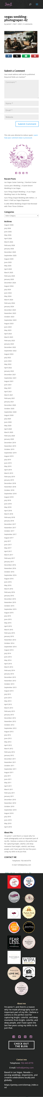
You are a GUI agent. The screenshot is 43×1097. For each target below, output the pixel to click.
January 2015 (9, 636)
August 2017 (8, 538)
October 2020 (9, 408)
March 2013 (8, 708)
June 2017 (8, 545)
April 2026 (8, 238)
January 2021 (9, 402)
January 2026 (9, 249)
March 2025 (8, 272)
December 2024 (10, 283)
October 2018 (9, 490)
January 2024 (9, 306)
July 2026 (7, 228)
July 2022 (7, 357)
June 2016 (8, 582)
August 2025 (8, 259)
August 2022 (8, 354)
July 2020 (7, 419)
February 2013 (9, 711)
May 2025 (7, 266)
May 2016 (7, 585)
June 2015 (8, 619)
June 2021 (8, 385)
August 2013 (8, 691)
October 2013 (9, 684)
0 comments (27, 24)
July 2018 (7, 500)
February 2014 (9, 670)
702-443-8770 (26, 861)
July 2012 (7, 735)
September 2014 (10, 647)
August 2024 (8, 286)
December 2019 (10, 442)
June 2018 (8, 504)
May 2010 (7, 823)
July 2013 (7, 694)
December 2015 (10, 599)
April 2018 (8, 511)
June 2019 (8, 463)
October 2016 (9, 572)
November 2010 (10, 803)
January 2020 (9, 439)
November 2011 (10, 762)
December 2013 (10, 677)
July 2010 (7, 817)
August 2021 (8, 381)
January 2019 (9, 480)
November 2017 (10, 528)
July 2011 (7, 776)
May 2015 (7, 623)
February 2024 (9, 303)
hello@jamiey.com (24, 865)
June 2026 (8, 232)
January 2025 (9, 279)
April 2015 (8, 626)
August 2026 (8, 225)
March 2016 (8, 589)
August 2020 (8, 415)
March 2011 (8, 789)
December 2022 (10, 347)
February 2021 (9, 398)
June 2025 (8, 262)
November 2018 (10, 487)
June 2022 (8, 361)
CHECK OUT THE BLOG (21, 1045)
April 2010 (8, 827)
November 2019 (10, 446)
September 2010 (10, 810)
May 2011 (7, 783)
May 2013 (7, 701)
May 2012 (7, 742)
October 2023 (9, 317)
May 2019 (7, 466)
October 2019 (9, 449)
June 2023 (8, 327)
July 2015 (7, 616)
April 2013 (8, 704)
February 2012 (9, 752)
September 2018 (10, 494)
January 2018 (9, 521)
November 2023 (10, 313)
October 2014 (9, 643)
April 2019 (8, 470)
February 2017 (9, 558)
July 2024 (7, 289)
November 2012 (10, 721)
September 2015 (10, 609)
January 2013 (9, 715)
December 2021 (10, 374)
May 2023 (7, 330)
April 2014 (8, 664)
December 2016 (10, 565)
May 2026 (7, 235)
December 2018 (10, 483)
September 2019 (10, 453)
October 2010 (9, 806)
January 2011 (9, 796)
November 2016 (10, 568)
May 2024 (7, 296)
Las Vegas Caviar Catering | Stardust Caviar (20, 182)
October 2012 (9, 725)
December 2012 (10, 718)
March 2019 (8, 473)
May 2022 (7, 364)
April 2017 (8, 551)
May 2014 (7, 660)
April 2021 (8, 391)
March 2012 (8, 748)
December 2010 (10, 800)
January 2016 (9, 596)
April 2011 (8, 786)
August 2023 (8, 323)
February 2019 (9, 477)
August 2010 (8, 813)
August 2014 (8, 650)
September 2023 (10, 320)
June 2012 (8, 738)
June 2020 (8, 422)
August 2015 (8, 613)
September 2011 (10, 769)
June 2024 (8, 293)
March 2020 (8, 432)
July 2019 (7, 460)
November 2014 (10, 640)
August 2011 (8, 772)
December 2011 (10, 759)
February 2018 (9, 517)
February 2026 (9, 245)
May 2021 (7, 388)
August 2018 (8, 497)
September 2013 (10, 687)
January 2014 (9, 674)
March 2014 (8, 667)
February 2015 (9, 633)
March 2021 (8, 395)
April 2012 (8, 745)
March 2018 (8, 514)
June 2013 (8, 698)
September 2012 (10, 728)
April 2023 (8, 334)
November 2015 (10, 602)
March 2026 (8, 242)
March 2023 (8, 337)
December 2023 (10, 310)
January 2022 (9, 371)
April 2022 (8, 368)
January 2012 (9, 755)
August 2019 (8, 456)
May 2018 (7, 507)
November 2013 (10, 681)
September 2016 (10, 575)
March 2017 (8, 555)
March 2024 (8, 300)
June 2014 (8, 657)
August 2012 (8, 731)
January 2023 (9, 344)
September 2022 (10, 351)
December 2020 (10, 405)
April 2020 (8, 429)
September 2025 (10, 255)
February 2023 (9, 340)
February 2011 (9, 793)
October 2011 (9, 765)
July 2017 (7, 541)
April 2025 (8, 269)
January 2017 (9, 562)
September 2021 (10, 378)
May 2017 (7, 548)
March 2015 (8, 630)
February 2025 (9, 276)
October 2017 (9, 531)
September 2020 (10, 412)
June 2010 (8, 820)
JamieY (9, 24)
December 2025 (10, 252)
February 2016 (9, 592)
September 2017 (10, 534)
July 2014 (7, 653)
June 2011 (8, 779)
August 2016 (8, 579)
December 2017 (10, 524)
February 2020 (9, 436)
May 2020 (7, 425)
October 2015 (9, 606)
